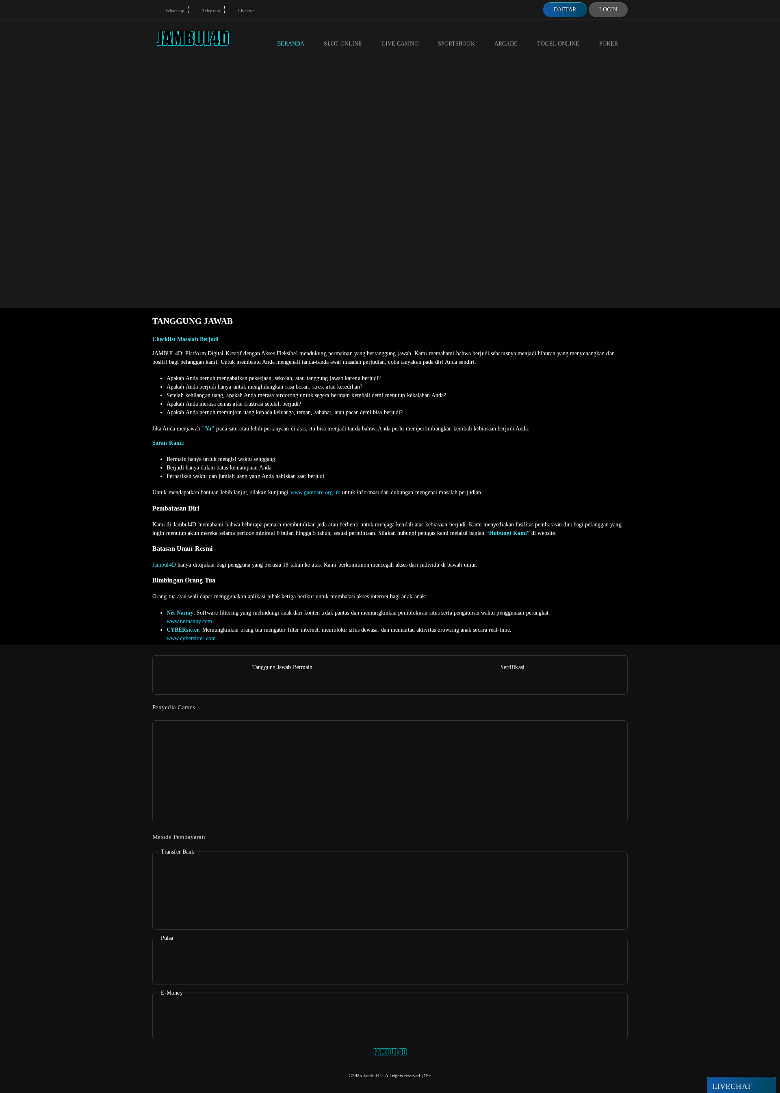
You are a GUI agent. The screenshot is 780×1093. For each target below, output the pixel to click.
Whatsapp (174, 10)
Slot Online (343, 44)
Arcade (506, 44)
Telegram (210, 10)
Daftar (565, 10)
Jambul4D (164, 565)
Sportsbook (456, 44)
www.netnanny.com (189, 621)
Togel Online (558, 44)
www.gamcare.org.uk (315, 492)
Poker (608, 44)
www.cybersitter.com (191, 638)
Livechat (246, 10)
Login (608, 10)
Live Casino (400, 44)
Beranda (291, 44)
